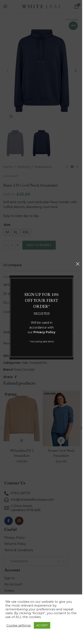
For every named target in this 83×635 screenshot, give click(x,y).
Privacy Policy (44, 332)
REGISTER (42, 314)
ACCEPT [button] (42, 625)
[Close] (77, 263)
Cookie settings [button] (18, 625)
